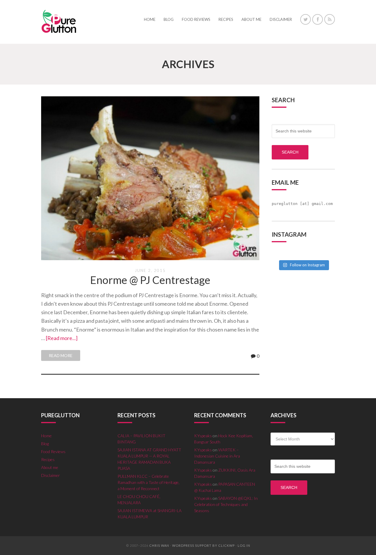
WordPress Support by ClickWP (203, 545)
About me (49, 467)
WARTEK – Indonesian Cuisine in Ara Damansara (217, 456)
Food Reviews (53, 451)
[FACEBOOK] (317, 19)
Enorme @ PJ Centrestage (150, 279)
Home (46, 435)
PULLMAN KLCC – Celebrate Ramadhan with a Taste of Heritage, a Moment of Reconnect (148, 482)
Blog (45, 443)
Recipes (48, 459)
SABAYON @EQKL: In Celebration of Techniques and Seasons (226, 504)
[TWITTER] (305, 19)
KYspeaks (203, 435)
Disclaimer (50, 475)
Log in (244, 545)
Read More (61, 355)
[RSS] (329, 19)
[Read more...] (62, 338)
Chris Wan (159, 545)
